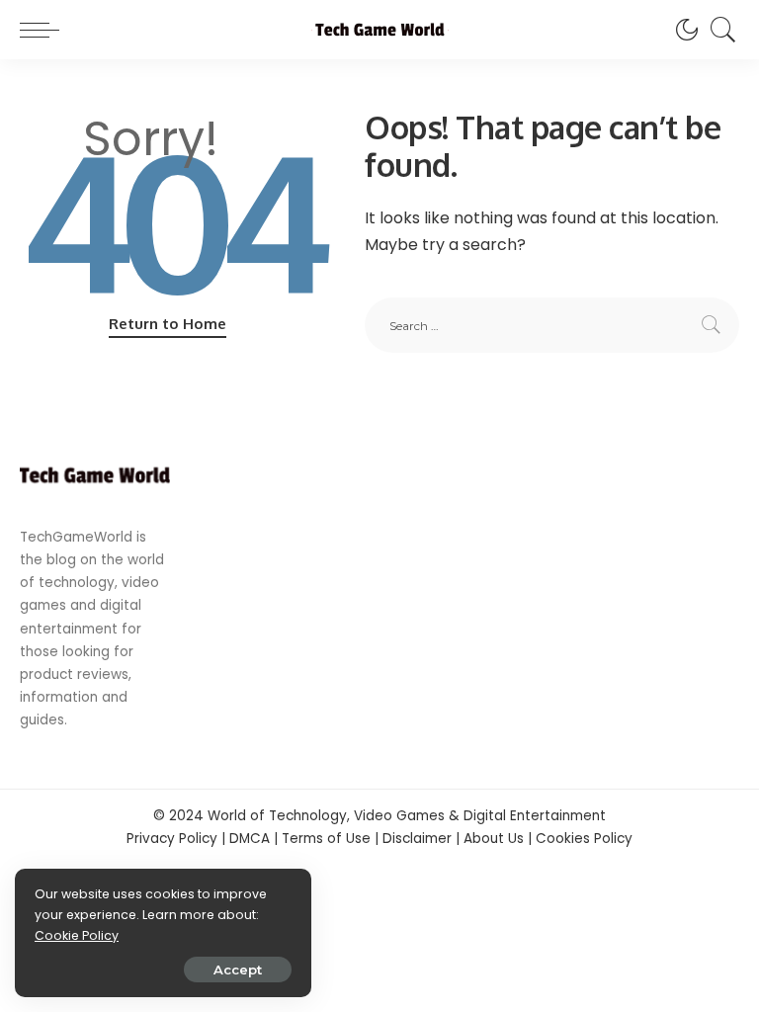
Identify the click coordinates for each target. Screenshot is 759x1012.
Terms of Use (326, 838)
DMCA (249, 838)
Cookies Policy (584, 838)
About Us (494, 838)
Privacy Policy (171, 838)
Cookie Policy (77, 935)
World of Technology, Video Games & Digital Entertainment (407, 815)
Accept (237, 969)
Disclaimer (417, 838)
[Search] (718, 29)
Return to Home (167, 323)
